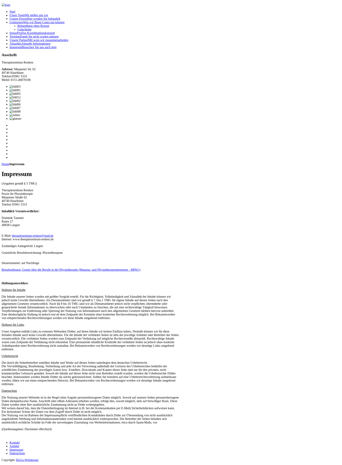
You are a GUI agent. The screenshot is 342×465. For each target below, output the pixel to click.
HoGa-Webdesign (27, 460)
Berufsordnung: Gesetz (71, 269)
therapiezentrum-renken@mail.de (32, 235)
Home (5, 164)
